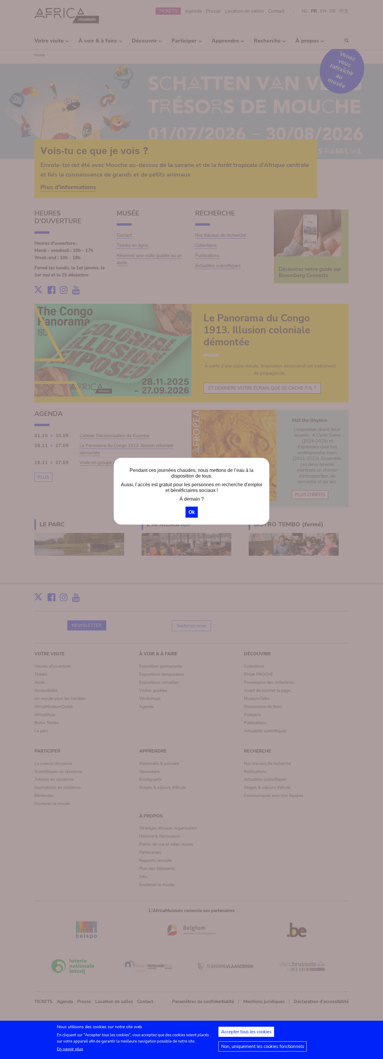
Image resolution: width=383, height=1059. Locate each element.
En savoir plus (70, 1049)
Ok (192, 512)
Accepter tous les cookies (246, 1032)
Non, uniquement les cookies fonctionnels (262, 1046)
